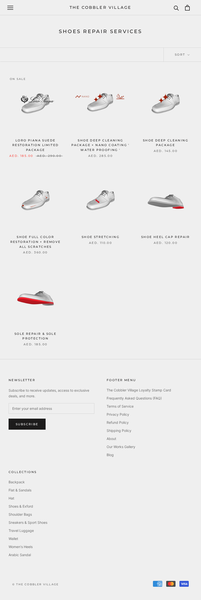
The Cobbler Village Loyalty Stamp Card (139, 390)
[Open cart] (187, 8)
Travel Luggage (21, 530)
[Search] (176, 7)
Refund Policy (118, 422)
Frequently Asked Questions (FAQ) (134, 398)
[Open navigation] (10, 8)
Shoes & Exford (21, 506)
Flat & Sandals (20, 490)
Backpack (17, 482)
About (111, 439)
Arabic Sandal (20, 555)
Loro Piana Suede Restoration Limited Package (35, 145)
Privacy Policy (118, 414)
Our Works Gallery (121, 447)
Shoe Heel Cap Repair (165, 237)
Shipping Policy (119, 430)
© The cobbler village (35, 584)
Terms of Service (120, 406)
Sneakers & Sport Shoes (28, 522)
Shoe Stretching (100, 237)
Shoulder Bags (20, 514)
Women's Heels (21, 547)
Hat (11, 498)
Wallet (13, 539)
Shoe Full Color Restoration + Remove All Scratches (35, 242)
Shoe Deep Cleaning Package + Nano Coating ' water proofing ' (100, 145)
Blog (110, 455)
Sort (181, 54)
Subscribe (27, 424)
